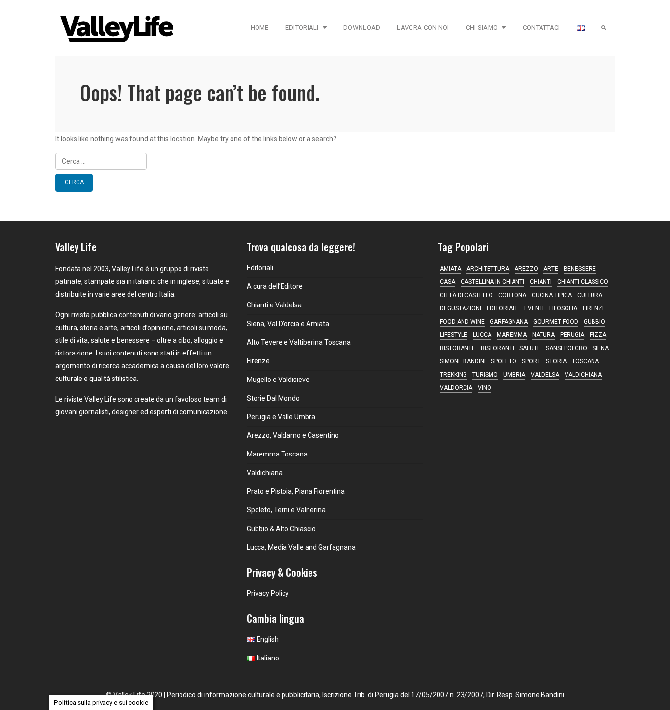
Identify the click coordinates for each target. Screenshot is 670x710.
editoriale (503, 308)
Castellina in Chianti (492, 282)
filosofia (563, 308)
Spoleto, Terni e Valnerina (286, 510)
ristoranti (497, 348)
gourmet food (555, 321)
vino (484, 387)
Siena (601, 348)
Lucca (482, 334)
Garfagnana (509, 321)
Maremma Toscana (277, 454)
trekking (453, 374)
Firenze (258, 361)
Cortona (512, 295)
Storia (556, 361)
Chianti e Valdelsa (274, 305)
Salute (530, 348)
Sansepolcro (566, 348)
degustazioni (460, 308)
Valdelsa (545, 374)
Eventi (534, 308)
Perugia (572, 334)
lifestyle (453, 334)
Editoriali (302, 27)
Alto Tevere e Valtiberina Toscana (299, 342)
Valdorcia (456, 387)
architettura (487, 268)
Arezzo (526, 268)
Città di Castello (466, 295)
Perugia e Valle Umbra (281, 417)
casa (447, 282)
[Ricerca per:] (335, 161)
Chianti (541, 282)
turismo (485, 374)
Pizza (598, 334)
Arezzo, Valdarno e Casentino (293, 435)
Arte (550, 268)
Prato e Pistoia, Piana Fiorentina (296, 491)
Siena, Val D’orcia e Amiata (288, 324)
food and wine (462, 321)
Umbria (514, 374)
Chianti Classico (582, 282)
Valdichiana (265, 473)
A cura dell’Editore (275, 286)
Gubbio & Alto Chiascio (281, 528)
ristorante (457, 348)
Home (260, 27)
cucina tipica (552, 295)
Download (361, 27)
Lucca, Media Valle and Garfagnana (301, 547)
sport (531, 361)
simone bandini (463, 361)
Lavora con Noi (423, 27)
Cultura (589, 295)
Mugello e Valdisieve (278, 379)
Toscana (585, 361)
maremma (512, 334)
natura (543, 334)
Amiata (450, 268)
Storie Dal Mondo (273, 398)
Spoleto (503, 361)
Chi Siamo (482, 27)
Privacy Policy (268, 593)
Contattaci (541, 27)
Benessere (580, 268)
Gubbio (594, 321)
